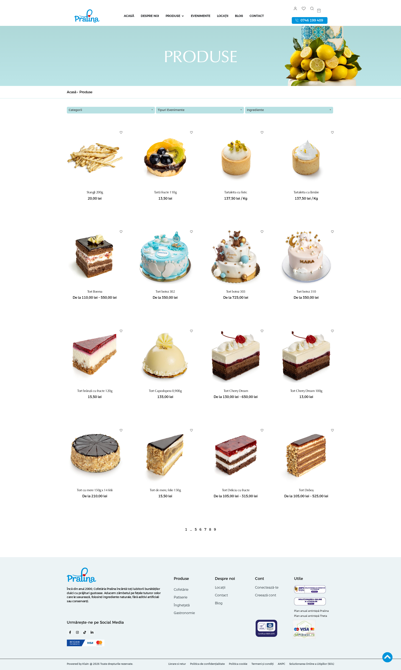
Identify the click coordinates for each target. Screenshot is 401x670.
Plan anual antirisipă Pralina (311, 611)
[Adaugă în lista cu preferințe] (121, 132)
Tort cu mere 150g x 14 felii (95, 490)
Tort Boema (94, 291)
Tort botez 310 (306, 291)
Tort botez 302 (165, 291)
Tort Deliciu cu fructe (236, 490)
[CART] (319, 10)
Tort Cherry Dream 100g (306, 390)
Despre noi (225, 578)
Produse (181, 578)
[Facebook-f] (70, 632)
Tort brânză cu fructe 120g (94, 390)
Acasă (71, 92)
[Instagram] (77, 632)
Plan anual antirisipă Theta (310, 616)
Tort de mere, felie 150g (165, 490)
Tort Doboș (306, 490)
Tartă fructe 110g (165, 192)
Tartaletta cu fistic (235, 192)
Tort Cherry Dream (236, 390)
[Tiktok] (84, 632)
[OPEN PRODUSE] (182, 16)
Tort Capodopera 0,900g (165, 390)
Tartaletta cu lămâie (306, 192)
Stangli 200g (95, 192)
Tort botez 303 (235, 291)
